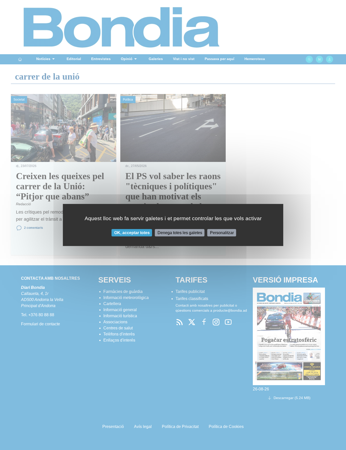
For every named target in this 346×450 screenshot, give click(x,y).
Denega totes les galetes (180, 233)
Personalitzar (222, 233)
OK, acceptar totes (132, 233)
